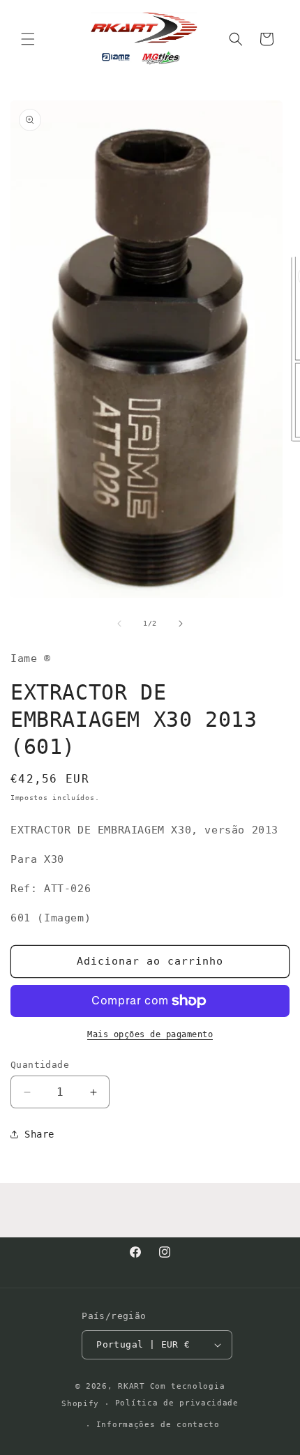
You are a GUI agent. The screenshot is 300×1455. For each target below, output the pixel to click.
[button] (28, 39)
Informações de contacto (158, 1424)
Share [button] (39, 1134)
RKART (131, 1386)
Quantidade (39, 1065)
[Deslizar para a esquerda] (119, 623)
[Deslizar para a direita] (180, 623)
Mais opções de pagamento (150, 1034)
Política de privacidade (177, 1403)
